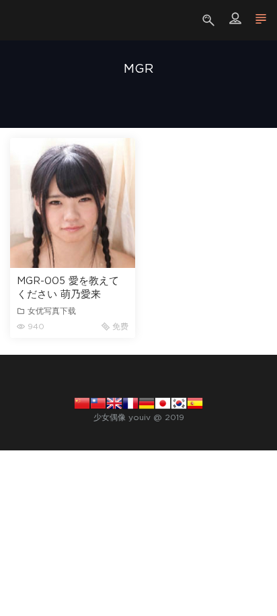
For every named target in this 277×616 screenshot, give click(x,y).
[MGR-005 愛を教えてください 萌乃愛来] (72, 203)
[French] (130, 403)
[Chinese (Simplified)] (82, 403)
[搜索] (210, 20)
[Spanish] (195, 403)
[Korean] (179, 403)
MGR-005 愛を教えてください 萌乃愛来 (68, 288)
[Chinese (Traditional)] (98, 403)
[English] (114, 403)
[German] (146, 403)
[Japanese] (163, 403)
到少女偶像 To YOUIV (30, 20)
